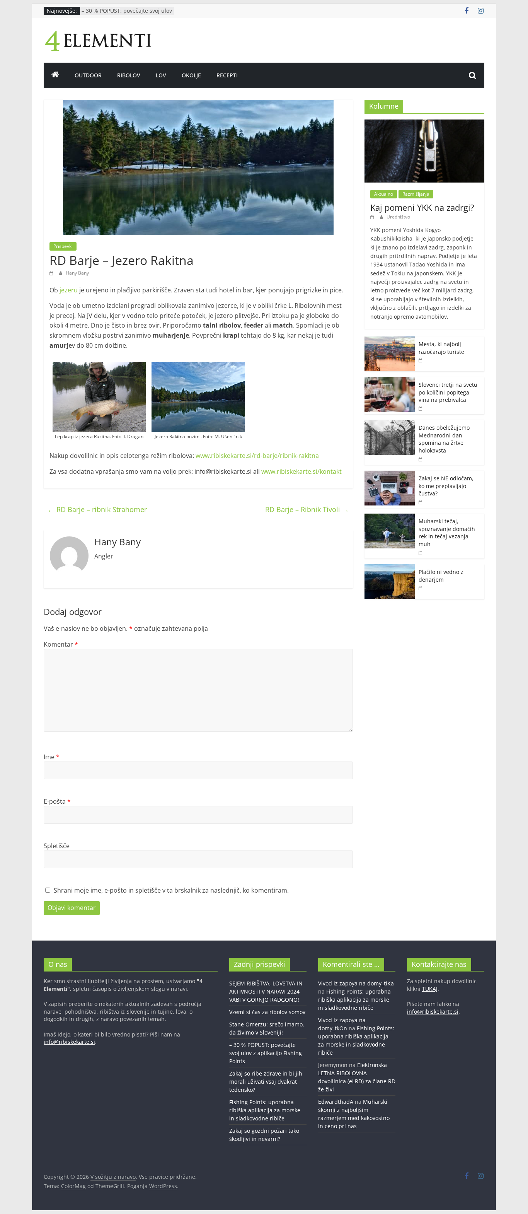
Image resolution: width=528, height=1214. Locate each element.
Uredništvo (398, 216)
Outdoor (88, 75)
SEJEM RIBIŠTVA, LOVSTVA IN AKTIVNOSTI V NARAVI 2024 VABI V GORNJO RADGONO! (266, 991)
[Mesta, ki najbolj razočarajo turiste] (389, 340)
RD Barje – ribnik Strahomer (97, 509)
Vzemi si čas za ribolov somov (267, 1012)
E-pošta (57, 801)
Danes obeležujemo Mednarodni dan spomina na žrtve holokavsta (444, 439)
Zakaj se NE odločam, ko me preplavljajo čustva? (446, 486)
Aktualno (383, 194)
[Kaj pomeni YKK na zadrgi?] (424, 123)
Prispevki (63, 246)
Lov (161, 75)
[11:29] (421, 502)
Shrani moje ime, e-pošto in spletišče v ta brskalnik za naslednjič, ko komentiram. (171, 890)
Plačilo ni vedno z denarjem (441, 575)
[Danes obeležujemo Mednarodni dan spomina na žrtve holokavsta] (389, 424)
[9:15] (421, 360)
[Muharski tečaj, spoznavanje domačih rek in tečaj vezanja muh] (389, 517)
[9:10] (421, 408)
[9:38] (421, 459)
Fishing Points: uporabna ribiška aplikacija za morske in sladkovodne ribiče (264, 1110)
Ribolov (128, 75)
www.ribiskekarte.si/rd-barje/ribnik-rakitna (257, 455)
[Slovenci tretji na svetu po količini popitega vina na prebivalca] (389, 381)
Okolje (191, 75)
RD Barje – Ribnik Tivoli (307, 509)
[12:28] (421, 552)
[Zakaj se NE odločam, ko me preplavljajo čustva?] (389, 474)
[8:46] (421, 588)
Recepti (227, 75)
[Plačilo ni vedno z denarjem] (389, 568)
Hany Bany (77, 273)
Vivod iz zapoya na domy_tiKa (356, 983)
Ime (52, 757)
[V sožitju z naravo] (55, 75)
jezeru (68, 290)
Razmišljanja (415, 194)
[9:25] (373, 216)
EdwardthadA (335, 1101)
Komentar (61, 644)
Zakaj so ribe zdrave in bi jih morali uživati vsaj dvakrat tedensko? (265, 1081)
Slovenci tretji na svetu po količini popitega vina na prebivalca (448, 392)
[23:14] (52, 273)
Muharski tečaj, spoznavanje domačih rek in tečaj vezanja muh (447, 532)
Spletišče (57, 846)
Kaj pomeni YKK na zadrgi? (422, 207)
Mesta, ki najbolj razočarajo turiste (441, 347)
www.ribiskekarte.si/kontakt (301, 471)
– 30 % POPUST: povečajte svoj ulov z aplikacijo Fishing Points (127, 14)
